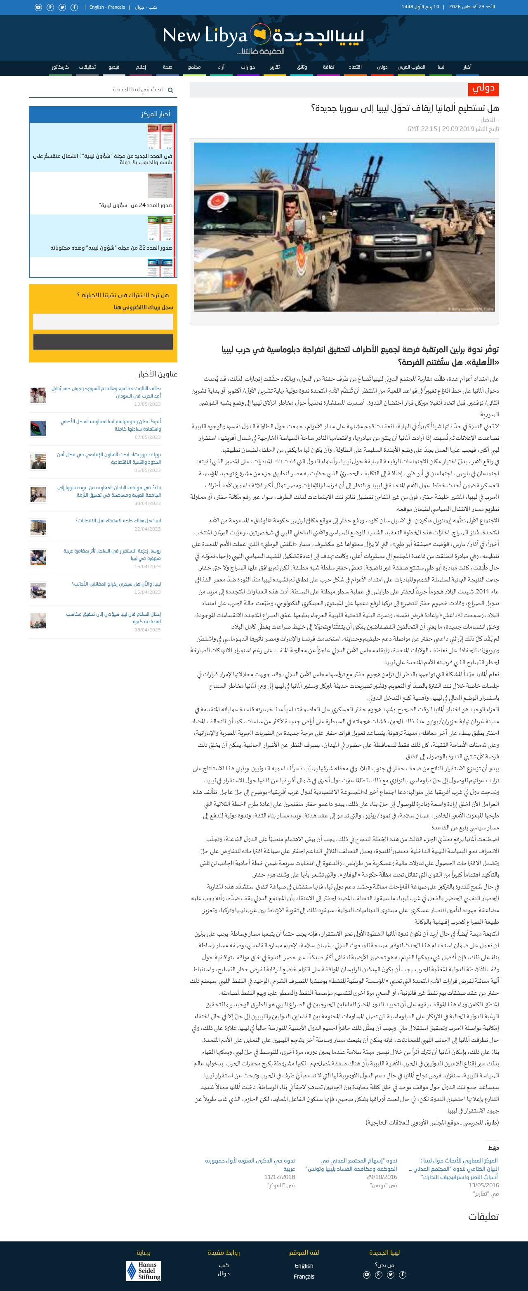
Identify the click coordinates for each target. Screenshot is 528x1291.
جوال (139, 7)
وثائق (302, 67)
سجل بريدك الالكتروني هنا (143, 307)
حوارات (248, 67)
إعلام (141, 67)
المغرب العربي (411, 67)
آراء (221, 67)
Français (116, 7)
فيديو (114, 67)
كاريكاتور (60, 67)
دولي (382, 67)
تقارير (275, 67)
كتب (152, 7)
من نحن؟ (384, 1265)
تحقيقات (87, 67)
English (97, 7)
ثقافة (328, 67)
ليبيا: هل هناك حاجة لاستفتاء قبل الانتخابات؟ (118, 521)
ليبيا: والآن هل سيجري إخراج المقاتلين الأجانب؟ (116, 584)
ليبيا (441, 67)
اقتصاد (355, 67)
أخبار (467, 67)
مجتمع (194, 67)
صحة (167, 67)
